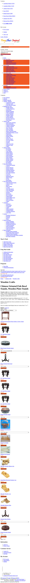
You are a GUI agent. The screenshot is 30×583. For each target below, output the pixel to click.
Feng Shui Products (7, 181)
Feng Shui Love (9, 84)
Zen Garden (8, 120)
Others (7, 146)
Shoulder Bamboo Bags (6, 505)
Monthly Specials (7, 100)
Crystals (8, 187)
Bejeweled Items (9, 123)
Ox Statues (8, 150)
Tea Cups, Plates (9, 140)
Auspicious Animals (10, 165)
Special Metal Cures (10, 197)
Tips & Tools (6, 65)
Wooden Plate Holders (5, 519)
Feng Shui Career (10, 79)
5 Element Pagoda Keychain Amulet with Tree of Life (12, 272)
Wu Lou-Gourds (9, 200)
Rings (7, 219)
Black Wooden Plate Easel (6, 363)
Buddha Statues (9, 107)
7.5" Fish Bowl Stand (5, 391)
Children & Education (11, 75)
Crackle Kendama (10, 225)
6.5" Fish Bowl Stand (5, 403)
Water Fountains (7, 230)
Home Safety (9, 76)
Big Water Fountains (10, 236)
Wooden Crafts (9, 145)
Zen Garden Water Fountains (12, 232)
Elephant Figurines (10, 170)
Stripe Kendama (9, 226)
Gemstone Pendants (10, 211)
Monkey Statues (9, 158)
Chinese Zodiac (6, 147)
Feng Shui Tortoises (10, 172)
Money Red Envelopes (11, 131)
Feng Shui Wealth (10, 82)
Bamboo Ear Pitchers (5, 454)
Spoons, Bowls (9, 138)
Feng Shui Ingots (10, 188)
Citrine (7, 207)
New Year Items (6, 59)
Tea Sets (8, 141)
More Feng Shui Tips (10, 71)
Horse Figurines (9, 156)
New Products (6, 97)
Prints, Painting (9, 128)
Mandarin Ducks (10, 176)
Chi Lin (8, 166)
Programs (5, 85)
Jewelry (5, 214)
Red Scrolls (8, 193)
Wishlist (5, 32)
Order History (6, 560)
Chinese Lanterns (10, 126)
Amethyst (8, 204)
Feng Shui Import (20, 579)
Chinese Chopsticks (10, 125)
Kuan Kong (8, 110)
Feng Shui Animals (7, 163)
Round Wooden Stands (6, 532)
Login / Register (4, 36)
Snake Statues (9, 155)
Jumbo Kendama (7, 220)
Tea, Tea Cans (9, 127)
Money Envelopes (10, 60)
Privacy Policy (6, 89)
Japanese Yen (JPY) (7, 18)
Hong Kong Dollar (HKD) (9, 16)
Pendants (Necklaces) (11, 215)
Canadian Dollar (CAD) (8, 6)
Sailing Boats (9, 196)
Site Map (5, 553)
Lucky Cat (8, 175)
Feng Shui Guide (7, 72)
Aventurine (8, 206)
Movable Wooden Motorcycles (7, 466)
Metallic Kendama (10, 222)
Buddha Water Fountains (11, 231)
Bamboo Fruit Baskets (5, 429)
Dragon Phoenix (9, 167)
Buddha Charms (9, 115)
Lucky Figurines (9, 113)
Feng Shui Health (10, 80)
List (8, 307)
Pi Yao (7, 178)
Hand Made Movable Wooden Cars (8, 480)
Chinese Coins (9, 183)
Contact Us (5, 91)
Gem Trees (8, 212)
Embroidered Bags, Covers (12, 132)
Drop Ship (8, 86)
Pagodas (8, 192)
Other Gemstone (9, 209)
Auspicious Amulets (10, 102)
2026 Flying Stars (10, 66)
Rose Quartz (9, 205)
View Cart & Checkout (6, 54)
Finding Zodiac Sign (7, 244)
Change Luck (9, 74)
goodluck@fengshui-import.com (10, 575)
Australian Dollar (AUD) (8, 3)
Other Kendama (9, 229)
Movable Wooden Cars (6, 493)
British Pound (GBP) (8, 13)
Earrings (8, 217)
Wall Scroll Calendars (11, 122)
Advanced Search (7, 552)
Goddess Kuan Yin (10, 108)
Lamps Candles (9, 116)
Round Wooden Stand (5, 414)
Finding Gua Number (8, 245)
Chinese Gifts (6, 121)
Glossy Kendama (10, 221)
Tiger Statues (9, 151)
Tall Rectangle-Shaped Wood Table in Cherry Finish (12, 321)
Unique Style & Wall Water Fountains (14, 235)
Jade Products (9, 135)
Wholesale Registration (11, 87)
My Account (6, 29)
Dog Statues (9, 161)
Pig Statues (8, 162)
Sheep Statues (9, 157)
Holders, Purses (9, 136)
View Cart (5, 34)
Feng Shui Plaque (10, 190)
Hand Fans (8, 133)
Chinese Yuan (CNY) (8, 8)
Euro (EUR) (6, 11)
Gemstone (5, 202)
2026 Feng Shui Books (11, 62)
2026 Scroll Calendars (11, 64)
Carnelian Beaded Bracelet (6, 276)
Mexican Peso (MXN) (8, 21)
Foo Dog (8, 173)
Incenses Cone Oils (10, 118)
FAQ (4, 92)
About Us (5, 90)
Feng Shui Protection (10, 81)
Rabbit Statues (9, 152)
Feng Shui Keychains (11, 105)
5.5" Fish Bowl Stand (5, 334)
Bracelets (8, 216)
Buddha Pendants (10, 111)
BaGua (7, 185)
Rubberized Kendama (11, 224)
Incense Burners (9, 117)
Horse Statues (9, 61)
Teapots (8, 142)
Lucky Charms (9, 191)
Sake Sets (8, 137)
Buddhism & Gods (7, 106)
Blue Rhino (8, 180)
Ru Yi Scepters (9, 195)
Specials (5, 98)
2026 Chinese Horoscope (11, 67)
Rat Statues (8, 148)
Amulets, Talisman (7, 101)
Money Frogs (9, 177)
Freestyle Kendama (10, 227)
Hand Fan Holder (4, 442)
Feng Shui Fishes (10, 171)
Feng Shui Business (10, 77)
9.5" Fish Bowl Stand (5, 378)
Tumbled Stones (9, 210)
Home (4, 57)
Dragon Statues (9, 153)
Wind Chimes (9, 198)
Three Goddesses (10, 112)
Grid (6, 307)
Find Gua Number (10, 70)
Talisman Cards (9, 103)
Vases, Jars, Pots (9, 143)
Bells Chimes (9, 186)
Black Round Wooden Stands (7, 348)
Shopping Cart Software (20, 580)
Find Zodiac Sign (10, 69)
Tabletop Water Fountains (11, 234)
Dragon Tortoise (9, 168)
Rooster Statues (9, 160)
